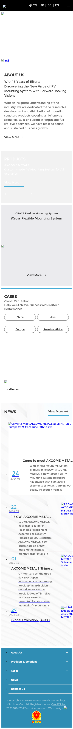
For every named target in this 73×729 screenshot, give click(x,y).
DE (49, 5)
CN (35, 5)
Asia (52, 317)
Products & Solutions (24, 661)
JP (42, 5)
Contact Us (18, 689)
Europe (20, 329)
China (20, 317)
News (14, 679)
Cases (14, 670)
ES (57, 5)
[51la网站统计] (65, 708)
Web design (55, 708)
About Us (17, 652)
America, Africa (53, 329)
